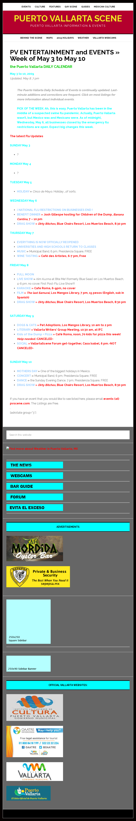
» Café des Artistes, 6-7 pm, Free (51, 256)
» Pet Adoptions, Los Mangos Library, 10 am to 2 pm (64, 325)
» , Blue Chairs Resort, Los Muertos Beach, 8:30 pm (71, 223)
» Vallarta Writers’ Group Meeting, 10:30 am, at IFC (60, 329)
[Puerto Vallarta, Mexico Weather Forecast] (42, 448)
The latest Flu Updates (26, 136)
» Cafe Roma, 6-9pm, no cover (46, 288)
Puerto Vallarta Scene (68, 18)
